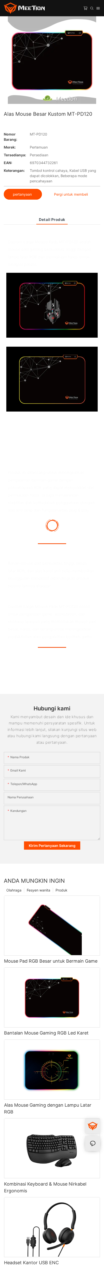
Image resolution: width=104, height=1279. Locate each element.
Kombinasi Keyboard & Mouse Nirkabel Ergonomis (45, 1187)
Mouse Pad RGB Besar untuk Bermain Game (50, 961)
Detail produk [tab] (52, 219)
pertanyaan (23, 194)
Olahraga (13, 890)
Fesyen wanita (38, 890)
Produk (61, 890)
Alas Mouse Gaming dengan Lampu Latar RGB (47, 1108)
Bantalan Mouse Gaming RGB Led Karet (46, 1033)
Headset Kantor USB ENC (31, 1262)
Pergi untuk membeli (71, 194)
